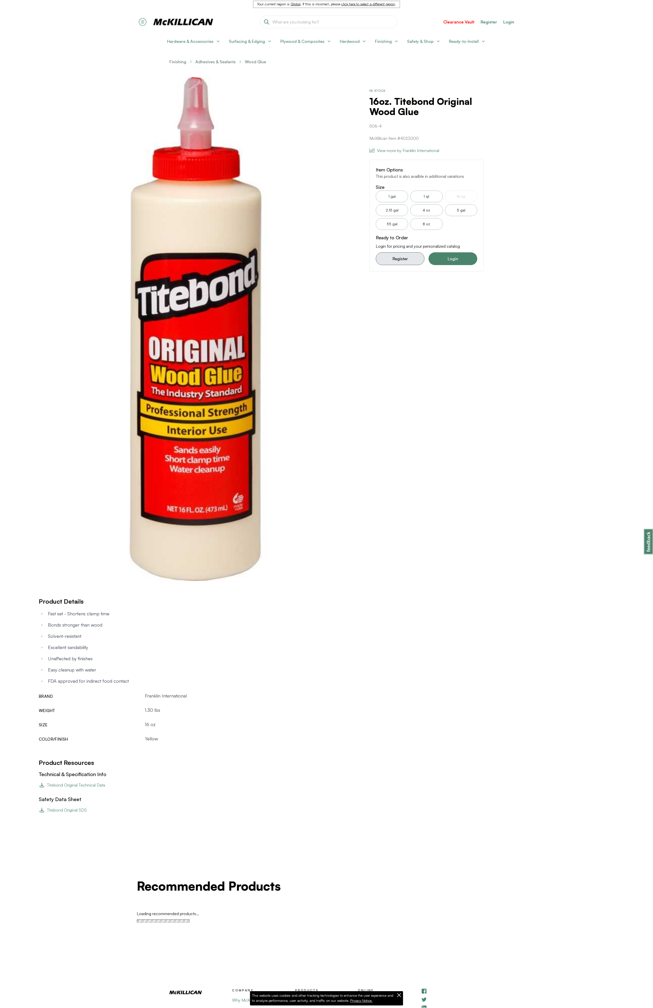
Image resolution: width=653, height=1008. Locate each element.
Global (295, 4)
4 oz (426, 210)
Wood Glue (255, 61)
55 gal (392, 224)
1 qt (426, 196)
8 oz (426, 224)
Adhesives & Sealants (215, 61)
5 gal (461, 210)
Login (508, 21)
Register (400, 258)
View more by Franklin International (408, 150)
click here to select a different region (368, 4)
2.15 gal (392, 210)
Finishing (177, 61)
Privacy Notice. (361, 1001)
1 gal (392, 196)
